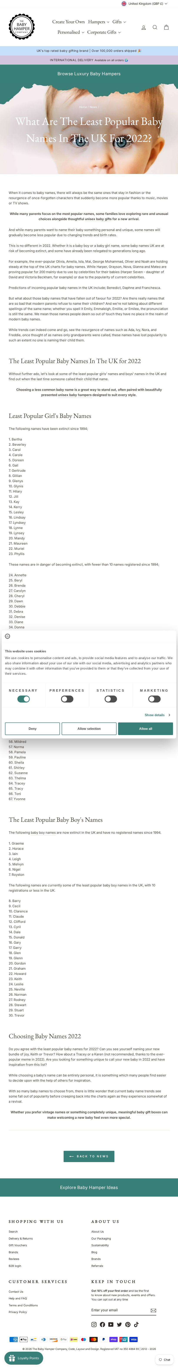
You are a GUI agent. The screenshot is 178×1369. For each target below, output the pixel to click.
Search (13, 1231)
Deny (32, 728)
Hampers (97, 21)
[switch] (67, 699)
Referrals (97, 1265)
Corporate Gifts (102, 32)
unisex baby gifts (98, 219)
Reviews (14, 1259)
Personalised (69, 32)
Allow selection (89, 728)
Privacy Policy (18, 1312)
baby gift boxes (149, 1112)
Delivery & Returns (21, 1238)
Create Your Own (68, 21)
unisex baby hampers (75, 395)
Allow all (145, 728)
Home (83, 107)
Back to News (92, 1156)
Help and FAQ (18, 1298)
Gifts (117, 21)
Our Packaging (101, 1238)
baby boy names (43, 832)
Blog (94, 1252)
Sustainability (100, 1245)
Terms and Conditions (23, 1305)
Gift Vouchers (18, 1245)
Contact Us (16, 1291)
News (93, 107)
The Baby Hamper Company (49, 1349)
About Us (97, 1231)
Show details (155, 715)
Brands (13, 1252)
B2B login (15, 1265)
